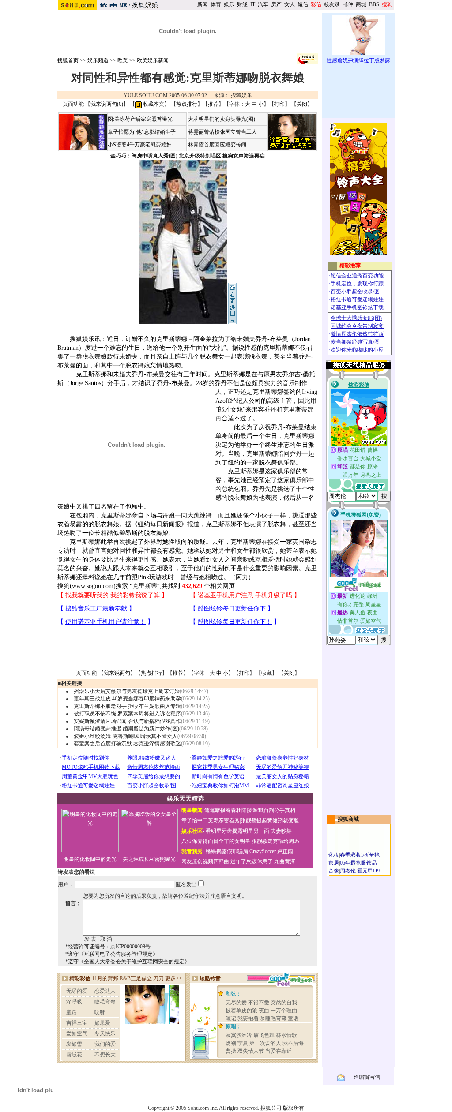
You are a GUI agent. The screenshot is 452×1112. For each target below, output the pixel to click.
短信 (303, 4)
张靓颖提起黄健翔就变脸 (270, 820)
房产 (276, 4)
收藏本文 (153, 104)
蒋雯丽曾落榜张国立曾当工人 (222, 132)
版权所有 (293, 1108)
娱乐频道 (98, 60)
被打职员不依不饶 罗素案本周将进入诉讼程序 (127, 714)
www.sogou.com (92, 586)
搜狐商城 (348, 819)
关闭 (302, 104)
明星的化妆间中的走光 (90, 859)
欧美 (122, 60)
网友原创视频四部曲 (205, 861)
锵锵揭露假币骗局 (227, 851)
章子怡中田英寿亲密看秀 (210, 820)
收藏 (266, 673)
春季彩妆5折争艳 (360, 855)
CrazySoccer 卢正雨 (271, 851)
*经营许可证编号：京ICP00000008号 (108, 947)
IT (252, 4)
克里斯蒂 (144, 586)
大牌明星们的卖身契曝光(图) (221, 119)
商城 (361, 4)
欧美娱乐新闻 (153, 60)
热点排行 (186, 104)
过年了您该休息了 (251, 861)
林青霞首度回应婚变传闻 (217, 145)
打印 (279, 104)
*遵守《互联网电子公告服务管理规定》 (111, 954)
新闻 (202, 4)
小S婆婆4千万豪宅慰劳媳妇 (140, 145)
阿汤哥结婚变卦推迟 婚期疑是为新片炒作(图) (126, 729)
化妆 (333, 855)
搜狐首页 (68, 60)
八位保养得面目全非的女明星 (215, 841)
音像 (333, 871)
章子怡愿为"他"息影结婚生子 (142, 132)
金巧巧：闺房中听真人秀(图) (143, 156)
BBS (374, 4)
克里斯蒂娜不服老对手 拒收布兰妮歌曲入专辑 (127, 706)
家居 (333, 863)
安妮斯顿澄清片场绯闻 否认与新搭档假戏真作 (127, 721)
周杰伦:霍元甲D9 (360, 871)
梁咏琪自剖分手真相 (271, 810)
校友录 (332, 4)
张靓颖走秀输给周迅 (275, 841)
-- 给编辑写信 (364, 1077)
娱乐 (229, 4)
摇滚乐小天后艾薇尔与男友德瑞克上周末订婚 (127, 691)
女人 (289, 4)
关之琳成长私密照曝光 (149, 859)
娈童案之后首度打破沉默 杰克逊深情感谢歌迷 (127, 744)
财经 (242, 4)
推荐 (213, 104)
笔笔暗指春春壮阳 (225, 810)
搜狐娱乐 (241, 95)
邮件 (348, 4)
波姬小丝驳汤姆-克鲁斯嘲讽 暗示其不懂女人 (125, 736)
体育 (216, 4)
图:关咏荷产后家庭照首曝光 (140, 119)
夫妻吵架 (281, 831)
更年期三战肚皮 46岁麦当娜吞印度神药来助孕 (127, 699)
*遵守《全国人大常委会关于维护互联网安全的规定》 (127, 961)
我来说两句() (106, 104)
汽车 (263, 4)
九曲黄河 (284, 861)
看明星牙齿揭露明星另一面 (236, 831)
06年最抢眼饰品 (358, 863)
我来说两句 (117, 673)
